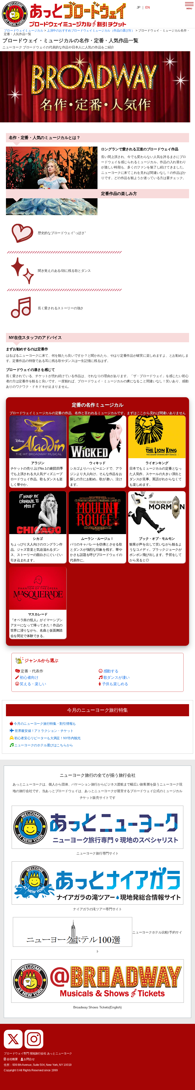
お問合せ (29, 1059)
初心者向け (29, 677)
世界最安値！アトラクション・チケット (43, 731)
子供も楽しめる (115, 684)
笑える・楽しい (33, 684)
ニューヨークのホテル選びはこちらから (43, 745)
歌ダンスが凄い (116, 677)
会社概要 (12, 1059)
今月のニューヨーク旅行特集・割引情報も (44, 723)
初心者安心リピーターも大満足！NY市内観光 (47, 738)
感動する (110, 671)
